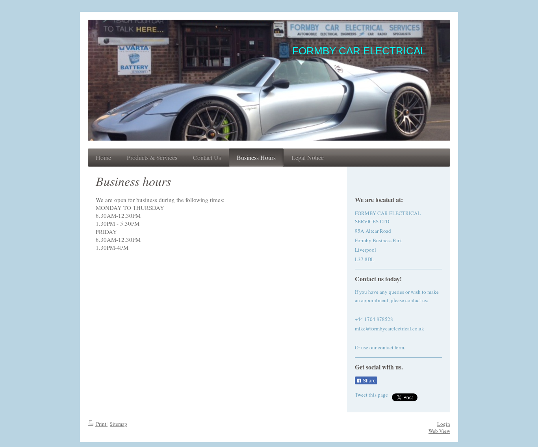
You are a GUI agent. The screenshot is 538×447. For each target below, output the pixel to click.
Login (443, 423)
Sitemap (118, 423)
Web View (439, 430)
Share (369, 381)
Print (101, 423)
